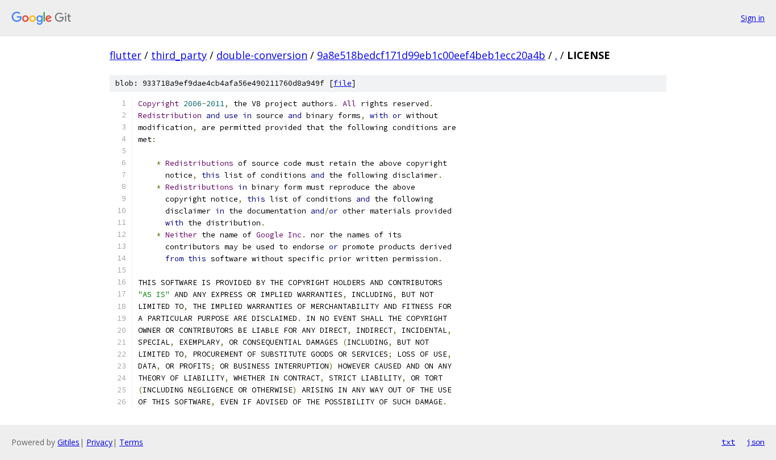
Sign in (753, 17)
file (342, 83)
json (755, 442)
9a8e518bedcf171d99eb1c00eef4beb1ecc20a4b (431, 55)
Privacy (99, 442)
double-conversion (261, 55)
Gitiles (68, 442)
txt (728, 442)
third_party (179, 55)
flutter (125, 55)
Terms (131, 442)
